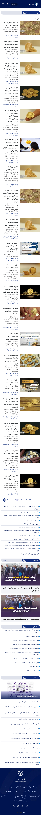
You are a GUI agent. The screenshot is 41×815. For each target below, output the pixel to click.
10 (30, 500)
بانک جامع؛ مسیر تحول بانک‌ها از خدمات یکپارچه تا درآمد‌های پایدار (22, 714)
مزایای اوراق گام (34, 667)
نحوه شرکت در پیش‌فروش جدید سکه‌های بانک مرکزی (12, 336)
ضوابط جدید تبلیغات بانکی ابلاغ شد (29, 719)
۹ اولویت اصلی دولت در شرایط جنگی (29, 527)
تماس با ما (36, 787)
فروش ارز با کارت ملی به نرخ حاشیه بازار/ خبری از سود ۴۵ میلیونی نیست (21, 508)
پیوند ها (22, 787)
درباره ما (29, 787)
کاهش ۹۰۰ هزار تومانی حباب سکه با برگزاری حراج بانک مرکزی (10, 453)
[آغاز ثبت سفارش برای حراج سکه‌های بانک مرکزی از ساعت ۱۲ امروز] (30, 229)
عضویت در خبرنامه (8, 787)
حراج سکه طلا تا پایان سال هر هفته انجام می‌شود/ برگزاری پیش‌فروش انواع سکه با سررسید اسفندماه (11, 116)
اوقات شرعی (26, 791)
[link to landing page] (29, 4)
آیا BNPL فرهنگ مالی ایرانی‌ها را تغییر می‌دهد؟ (26, 758)
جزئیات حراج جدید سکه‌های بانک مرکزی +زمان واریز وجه (12, 246)
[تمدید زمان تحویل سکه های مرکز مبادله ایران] (30, 29)
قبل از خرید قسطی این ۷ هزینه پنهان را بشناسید (26, 640)
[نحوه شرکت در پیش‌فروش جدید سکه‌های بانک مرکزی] (30, 342)
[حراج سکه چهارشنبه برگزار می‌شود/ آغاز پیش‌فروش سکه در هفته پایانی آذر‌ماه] (30, 295)
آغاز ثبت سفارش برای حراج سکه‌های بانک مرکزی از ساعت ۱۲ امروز (11, 222)
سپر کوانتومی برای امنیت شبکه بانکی (29, 536)
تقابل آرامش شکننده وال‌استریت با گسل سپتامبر (26, 734)
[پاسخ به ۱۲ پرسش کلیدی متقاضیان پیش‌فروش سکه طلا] (30, 318)
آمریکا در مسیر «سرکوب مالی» (31, 729)
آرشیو (17, 787)
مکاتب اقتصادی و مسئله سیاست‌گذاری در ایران (26, 644)
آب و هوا (34, 791)
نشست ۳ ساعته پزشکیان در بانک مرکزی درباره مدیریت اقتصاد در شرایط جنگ (21, 531)
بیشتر (3, 560)
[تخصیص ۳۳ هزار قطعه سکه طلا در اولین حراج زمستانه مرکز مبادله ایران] (30, 50)
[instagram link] (18, 806)
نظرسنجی (18, 791)
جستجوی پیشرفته (9, 791)
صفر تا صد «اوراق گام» (33, 671)
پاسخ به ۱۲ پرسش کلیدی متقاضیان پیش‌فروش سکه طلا (10, 311)
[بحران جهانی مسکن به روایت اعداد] (20, 690)
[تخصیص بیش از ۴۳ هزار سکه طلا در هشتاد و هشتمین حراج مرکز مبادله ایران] (30, 365)
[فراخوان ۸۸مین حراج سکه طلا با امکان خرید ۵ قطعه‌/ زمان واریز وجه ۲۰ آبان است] (30, 408)
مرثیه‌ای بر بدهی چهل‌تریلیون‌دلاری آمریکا (28, 753)
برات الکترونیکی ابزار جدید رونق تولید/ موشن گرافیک (24, 648)
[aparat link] (22, 806)
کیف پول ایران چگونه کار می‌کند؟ (30, 554)
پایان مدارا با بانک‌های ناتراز (31, 524)
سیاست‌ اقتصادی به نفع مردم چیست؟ (28, 748)
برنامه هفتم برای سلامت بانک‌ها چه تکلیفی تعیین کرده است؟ (22, 545)
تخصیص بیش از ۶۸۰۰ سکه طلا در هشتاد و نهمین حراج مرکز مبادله (11, 170)
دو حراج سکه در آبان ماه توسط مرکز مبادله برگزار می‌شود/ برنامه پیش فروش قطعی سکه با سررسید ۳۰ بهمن (11, 429)
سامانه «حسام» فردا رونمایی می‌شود (29, 512)
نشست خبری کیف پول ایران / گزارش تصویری (26, 539)
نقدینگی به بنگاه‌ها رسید (32, 521)
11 (33, 500)
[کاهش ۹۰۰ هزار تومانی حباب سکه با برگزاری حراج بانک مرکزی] (30, 460)
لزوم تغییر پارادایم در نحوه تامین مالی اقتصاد (26, 663)
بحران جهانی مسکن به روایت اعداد (27, 696)
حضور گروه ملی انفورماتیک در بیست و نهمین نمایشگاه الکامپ (22, 763)
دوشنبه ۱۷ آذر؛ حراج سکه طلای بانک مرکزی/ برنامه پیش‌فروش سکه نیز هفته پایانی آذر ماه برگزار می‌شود (10, 196)
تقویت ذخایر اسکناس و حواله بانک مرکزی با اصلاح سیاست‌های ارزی (21, 550)
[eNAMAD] (20, 812)
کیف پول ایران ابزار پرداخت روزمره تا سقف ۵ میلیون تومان (23, 542)
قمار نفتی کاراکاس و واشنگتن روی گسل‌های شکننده (25, 738)
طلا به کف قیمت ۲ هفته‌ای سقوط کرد (29, 702)
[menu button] (3, 4)
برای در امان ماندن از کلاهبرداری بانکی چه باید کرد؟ (25, 659)
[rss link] (14, 806)
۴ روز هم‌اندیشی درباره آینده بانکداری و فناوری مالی (25, 724)
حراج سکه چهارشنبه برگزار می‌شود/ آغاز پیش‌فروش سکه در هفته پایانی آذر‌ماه (10, 289)
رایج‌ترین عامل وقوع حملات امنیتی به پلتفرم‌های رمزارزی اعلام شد (22, 708)
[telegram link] (27, 806)
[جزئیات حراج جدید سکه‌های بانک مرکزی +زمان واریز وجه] (30, 251)
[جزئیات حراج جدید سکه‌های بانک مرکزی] (30, 386)
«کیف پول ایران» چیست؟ (32, 636)
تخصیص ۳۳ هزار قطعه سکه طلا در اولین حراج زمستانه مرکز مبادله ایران (11, 44)
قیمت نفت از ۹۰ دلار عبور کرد (31, 743)
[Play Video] (20, 574)
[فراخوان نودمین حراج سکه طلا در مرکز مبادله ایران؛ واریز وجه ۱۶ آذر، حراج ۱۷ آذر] (30, 96)
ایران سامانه (16, 801)
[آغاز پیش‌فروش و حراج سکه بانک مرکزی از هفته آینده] (30, 485)
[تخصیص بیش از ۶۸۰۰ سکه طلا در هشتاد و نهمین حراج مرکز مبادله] (30, 176)
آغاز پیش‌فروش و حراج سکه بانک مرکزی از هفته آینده (11, 479)
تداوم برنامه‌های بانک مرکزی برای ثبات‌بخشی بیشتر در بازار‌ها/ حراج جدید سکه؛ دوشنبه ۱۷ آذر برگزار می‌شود (10, 145)
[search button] (7, 4)
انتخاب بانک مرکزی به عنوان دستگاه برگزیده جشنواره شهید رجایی (21, 516)
